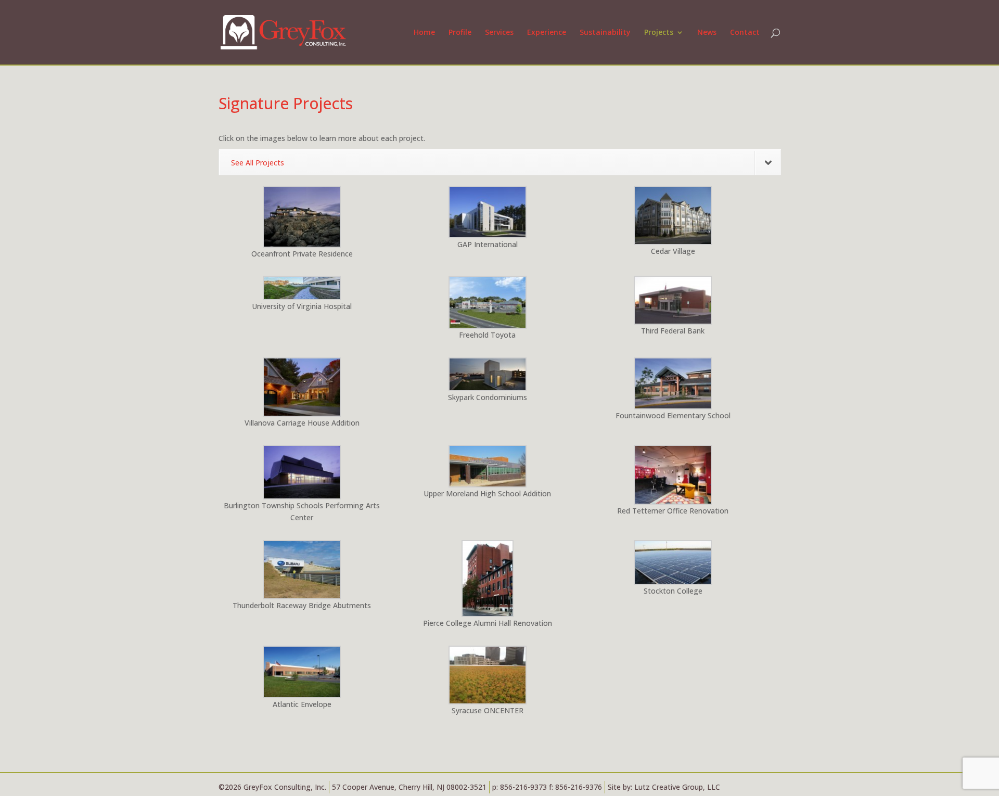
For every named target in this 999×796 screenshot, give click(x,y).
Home (424, 33)
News (706, 33)
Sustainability (605, 33)
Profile (460, 33)
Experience (546, 33)
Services (499, 33)
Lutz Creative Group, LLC (677, 787)
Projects (658, 33)
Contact (745, 33)
